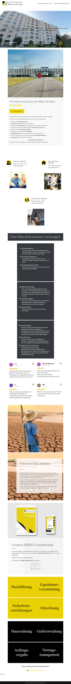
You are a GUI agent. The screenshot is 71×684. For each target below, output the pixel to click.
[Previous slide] (2, 29)
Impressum (37, 682)
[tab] (5, 153)
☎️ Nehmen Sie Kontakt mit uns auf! (35, 670)
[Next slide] (69, 29)
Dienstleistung (17, 153)
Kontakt (44, 682)
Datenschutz (41, 682)
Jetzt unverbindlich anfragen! (62, 3)
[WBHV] (12, 3)
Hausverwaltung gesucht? (45, 3)
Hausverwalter (5, 153)
